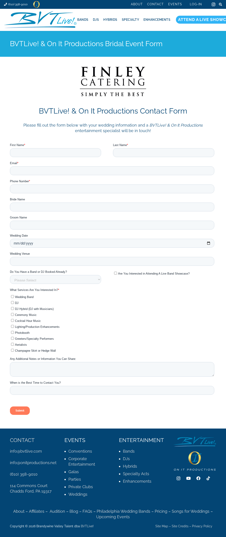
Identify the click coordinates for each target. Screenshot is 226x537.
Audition (57, 511)
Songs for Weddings (190, 511)
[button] (185, 4)
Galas (73, 471)
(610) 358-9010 (24, 474)
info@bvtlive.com (26, 451)
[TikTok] (208, 478)
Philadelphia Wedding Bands (123, 511)
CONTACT (22, 440)
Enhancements (137, 481)
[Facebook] (198, 478)
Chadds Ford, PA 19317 (31, 491)
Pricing (161, 511)
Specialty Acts (136, 473)
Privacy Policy (202, 526)
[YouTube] (188, 478)
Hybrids (130, 466)
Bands (129, 451)
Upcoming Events (113, 516)
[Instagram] (213, 4)
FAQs (87, 511)
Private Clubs (80, 486)
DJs (126, 458)
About (18, 511)
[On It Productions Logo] (36, 4)
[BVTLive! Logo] (40, 20)
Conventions (80, 451)
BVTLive (87, 526)
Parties (74, 479)
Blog (74, 511)
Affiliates (36, 511)
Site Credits (180, 526)
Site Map (161, 526)
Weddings (77, 494)
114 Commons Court (28, 485)
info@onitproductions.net (33, 462)
